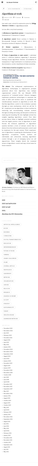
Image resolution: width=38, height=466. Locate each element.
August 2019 (7, 365)
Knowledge (8, 269)
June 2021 (6, 342)
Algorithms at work (12, 13)
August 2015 (7, 398)
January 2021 (7, 347)
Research (7, 292)
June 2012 (6, 426)
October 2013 (7, 405)
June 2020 (6, 358)
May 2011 (6, 451)
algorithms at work (22, 25)
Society (6, 299)
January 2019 (7, 368)
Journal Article (9, 266)
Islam (6, 262)
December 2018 (8, 370)
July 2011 (6, 449)
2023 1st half (6, 207)
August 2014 (7, 403)
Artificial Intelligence (12, 224)
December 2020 (8, 349)
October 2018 (7, 375)
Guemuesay (27, 17)
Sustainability (9, 307)
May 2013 (6, 407)
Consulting (8, 235)
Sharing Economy (10, 296)
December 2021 (8, 337)
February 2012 (7, 433)
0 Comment (18, 17)
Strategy (7, 303)
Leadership (7, 273)
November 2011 (8, 440)
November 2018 (8, 372)
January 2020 (7, 361)
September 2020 (8, 354)
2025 (3, 200)
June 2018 (6, 379)
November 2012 (8, 417)
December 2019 (8, 363)
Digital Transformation (14, 8)
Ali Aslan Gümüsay (12, 2)
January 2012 (7, 435)
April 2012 (6, 431)
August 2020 (7, 356)
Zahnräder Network (11, 318)
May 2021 (6, 344)
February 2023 (8, 335)
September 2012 (8, 419)
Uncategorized (9, 315)
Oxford (6, 284)
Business (7, 232)
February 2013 (7, 412)
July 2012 (6, 424)
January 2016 (7, 396)
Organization (8, 281)
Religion (7, 288)
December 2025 (8, 328)
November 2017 (8, 386)
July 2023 (6, 333)
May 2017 (6, 391)
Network (7, 277)
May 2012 (6, 428)
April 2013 (6, 410)
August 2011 (7, 447)
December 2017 (8, 384)
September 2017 (8, 389)
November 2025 (8, 330)
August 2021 (7, 340)
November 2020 (8, 351)
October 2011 (7, 442)
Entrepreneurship (10, 247)
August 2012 (7, 421)
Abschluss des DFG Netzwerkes (12, 214)
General (6, 254)
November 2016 (8, 393)
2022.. (4, 210)
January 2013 (7, 414)
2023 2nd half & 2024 (9, 203)
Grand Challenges (10, 258)
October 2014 (7, 400)
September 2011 (8, 445)
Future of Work (28, 8)
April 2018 (6, 382)
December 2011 (8, 438)
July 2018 (6, 377)
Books (6, 228)
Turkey (6, 311)
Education (7, 243)
